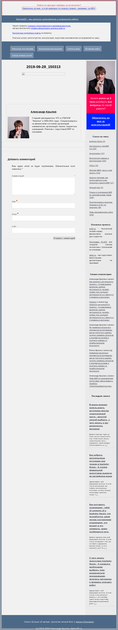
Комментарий (43, 176)
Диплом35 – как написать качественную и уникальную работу (47, 19)
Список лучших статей (22, 55)
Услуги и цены (73, 49)
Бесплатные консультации (50, 49)
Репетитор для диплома (22, 49)
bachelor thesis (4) (97, 141)
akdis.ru (92, 255)
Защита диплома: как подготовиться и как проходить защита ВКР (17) (101, 180)
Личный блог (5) (96, 188)
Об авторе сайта (92, 49)
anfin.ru (92, 229)
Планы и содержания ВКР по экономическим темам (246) (100, 195)
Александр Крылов (43, 111)
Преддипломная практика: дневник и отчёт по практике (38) (101, 205)
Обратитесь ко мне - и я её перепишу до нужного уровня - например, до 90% (58, 8)
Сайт (14, 226)
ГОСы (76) (93, 166)
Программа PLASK (98, 242)
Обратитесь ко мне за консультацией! (100, 121)
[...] (106, 445)
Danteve (93, 302)
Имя (15, 202)
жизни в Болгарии (85, 622)
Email (15, 214)
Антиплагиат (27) (97, 154)
